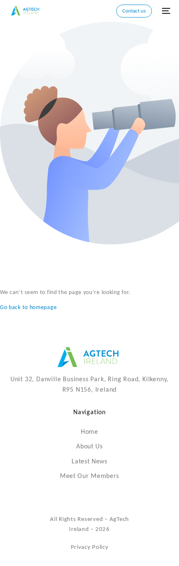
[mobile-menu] (165, 11)
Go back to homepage (28, 307)
